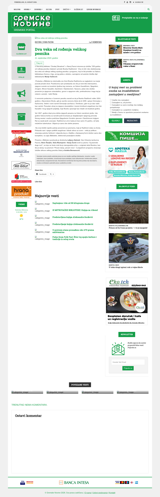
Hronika (26, 9)
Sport (57, 9)
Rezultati (132, 121)
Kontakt (112, 493)
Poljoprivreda (139, 60)
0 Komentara (96, 42)
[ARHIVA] (21, 117)
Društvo (66, 9)
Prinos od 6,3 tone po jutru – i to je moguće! (128, 228)
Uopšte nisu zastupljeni (120, 100)
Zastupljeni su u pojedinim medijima (125, 110)
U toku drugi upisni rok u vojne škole (126, 267)
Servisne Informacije (94, 9)
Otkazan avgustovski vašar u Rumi (133, 65)
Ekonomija (37, 9)
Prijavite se (128, 368)
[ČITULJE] (21, 70)
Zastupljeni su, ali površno (121, 102)
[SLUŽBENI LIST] (21, 46)
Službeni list (78, 9)
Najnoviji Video (127, 186)
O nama (88, 493)
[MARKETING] (21, 93)
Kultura (49, 9)
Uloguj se (139, 2)
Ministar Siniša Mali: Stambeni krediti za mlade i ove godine (133, 50)
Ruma (125, 61)
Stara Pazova (48, 42)
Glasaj (115, 121)
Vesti (133, 45)
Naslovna (17, 9)
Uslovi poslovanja (100, 493)
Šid (127, 226)
